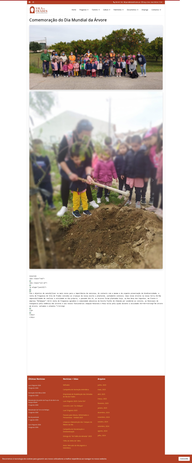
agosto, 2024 (102, 431)
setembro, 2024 (103, 426)
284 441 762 (119, 2)
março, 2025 (102, 399)
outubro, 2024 (103, 422)
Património (118, 10)
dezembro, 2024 (103, 412)
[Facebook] (29, 2)
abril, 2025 (101, 394)
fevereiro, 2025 (103, 403)
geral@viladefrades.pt (133, 2)
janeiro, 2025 (102, 408)
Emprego (145, 10)
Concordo (184, 459)
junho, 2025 (102, 385)
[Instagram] (33, 2)
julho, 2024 (102, 435)
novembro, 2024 (104, 417)
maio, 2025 (102, 389)
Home (74, 10)
